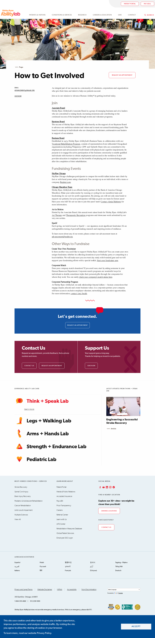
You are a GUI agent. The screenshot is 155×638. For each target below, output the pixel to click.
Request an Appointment (52, 366)
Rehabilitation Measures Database (69, 529)
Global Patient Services (65, 533)
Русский (43, 566)
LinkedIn (106, 487)
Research (82, 15)
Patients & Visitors (37, 15)
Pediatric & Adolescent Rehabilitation (29, 501)
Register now (65, 182)
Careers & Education (102, 15)
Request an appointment (122, 75)
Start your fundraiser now (107, 260)
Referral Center (62, 515)
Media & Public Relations (66, 492)
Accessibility (72, 589)
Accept (136, 626)
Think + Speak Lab (48, 401)
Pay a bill (147, 4)
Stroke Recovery (21, 487)
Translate (120, 593)
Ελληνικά (93, 570)
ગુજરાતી (67, 566)
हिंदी (41, 570)
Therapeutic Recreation (75, 215)
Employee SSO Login (65, 538)
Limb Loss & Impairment (23, 510)
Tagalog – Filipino (121, 562)
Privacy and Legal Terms (23, 589)
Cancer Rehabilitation (23, 506)
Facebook (99, 487)
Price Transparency (64, 506)
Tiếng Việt (119, 566)
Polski (42, 562)
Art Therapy (57, 215)
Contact (132, 15)
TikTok (113, 487)
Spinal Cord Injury (21, 492)
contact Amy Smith (79, 293)
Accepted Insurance (64, 496)
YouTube (103, 487)
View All (18, 519)
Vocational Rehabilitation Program (66, 144)
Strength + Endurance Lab (56, 446)
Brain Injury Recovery (23, 496)
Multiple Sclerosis (21, 515)
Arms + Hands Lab (48, 433)
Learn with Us (62, 519)
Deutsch (118, 570)
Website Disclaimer (44, 589)
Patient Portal (130, 4)
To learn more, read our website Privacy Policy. (28, 633)
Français (68, 570)
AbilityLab (11, 13)
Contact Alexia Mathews (111, 201)
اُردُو (91, 566)
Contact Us (29, 366)
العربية (17, 566)
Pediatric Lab (41, 459)
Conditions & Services (62, 15)
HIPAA (59, 589)
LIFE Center (61, 524)
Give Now (18, 96)
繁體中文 (68, 562)
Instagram (110, 487)
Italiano (17, 570)
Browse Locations (109, 511)
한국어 (92, 562)
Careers (60, 510)
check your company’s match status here (95, 277)
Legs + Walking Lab (49, 421)
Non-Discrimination (88, 589)
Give (120, 15)
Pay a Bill (60, 501)
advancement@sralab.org (25, 90)
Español (17, 562)
